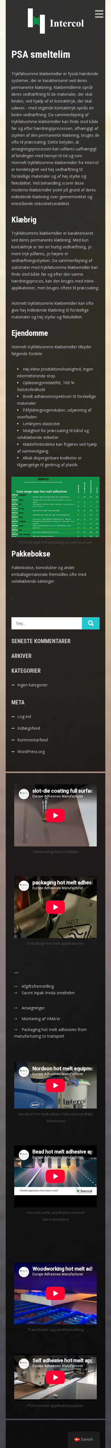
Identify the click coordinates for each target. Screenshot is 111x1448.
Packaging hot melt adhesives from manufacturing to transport (50, 1033)
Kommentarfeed (32, 740)
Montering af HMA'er (41, 1018)
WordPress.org (31, 751)
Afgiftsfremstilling (38, 986)
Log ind (24, 716)
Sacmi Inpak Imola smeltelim (48, 992)
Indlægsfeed (28, 728)
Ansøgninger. (34, 1008)
